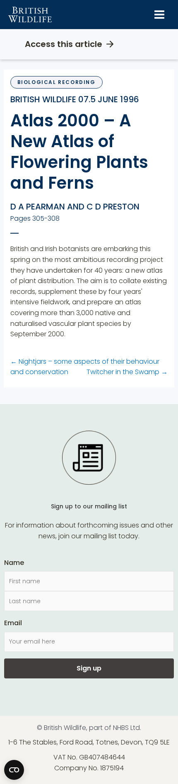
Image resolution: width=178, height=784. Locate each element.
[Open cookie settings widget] (14, 770)
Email (13, 623)
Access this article (63, 44)
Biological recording (56, 82)
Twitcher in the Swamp (127, 372)
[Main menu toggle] (159, 14)
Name (14, 562)
